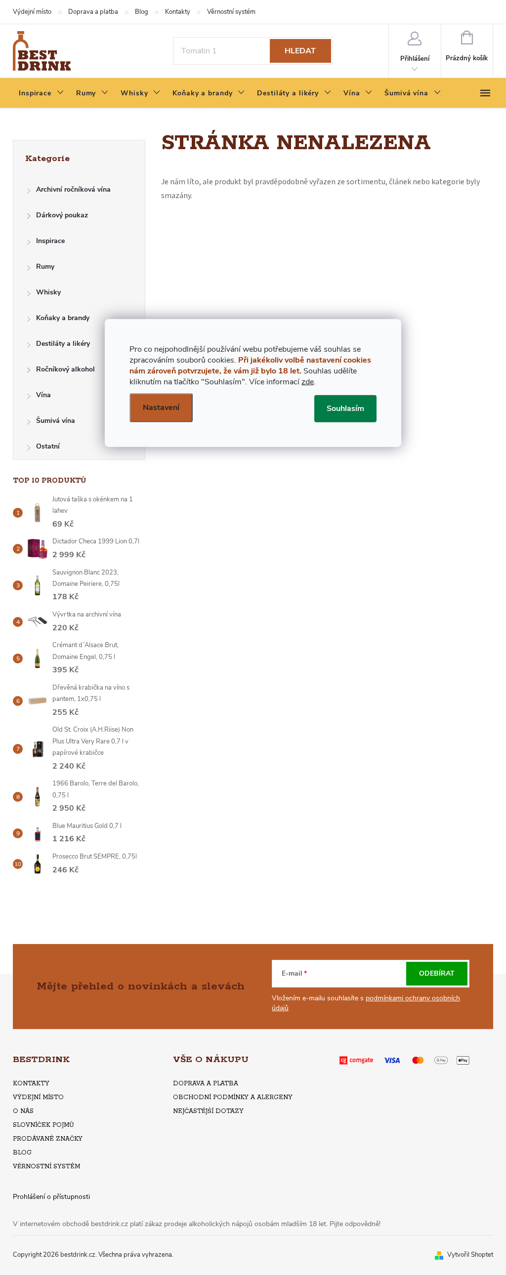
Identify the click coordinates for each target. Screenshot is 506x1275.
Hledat (300, 50)
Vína (43, 395)
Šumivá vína (55, 420)
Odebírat (437, 973)
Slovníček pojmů (43, 1125)
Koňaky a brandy (62, 318)
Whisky (48, 292)
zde (307, 381)
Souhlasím (345, 408)
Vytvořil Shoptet (470, 1254)
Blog (141, 11)
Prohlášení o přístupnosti (51, 1196)
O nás (23, 1111)
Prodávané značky (48, 1139)
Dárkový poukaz (62, 215)
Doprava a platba (93, 11)
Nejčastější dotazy (208, 1111)
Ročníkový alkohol (65, 369)
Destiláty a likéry (63, 343)
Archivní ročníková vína (73, 189)
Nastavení (161, 407)
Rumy (45, 266)
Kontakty (177, 11)
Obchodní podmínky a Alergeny (233, 1097)
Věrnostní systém (231, 11)
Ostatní (48, 446)
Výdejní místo (32, 11)
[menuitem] (41, 93)
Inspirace (50, 241)
